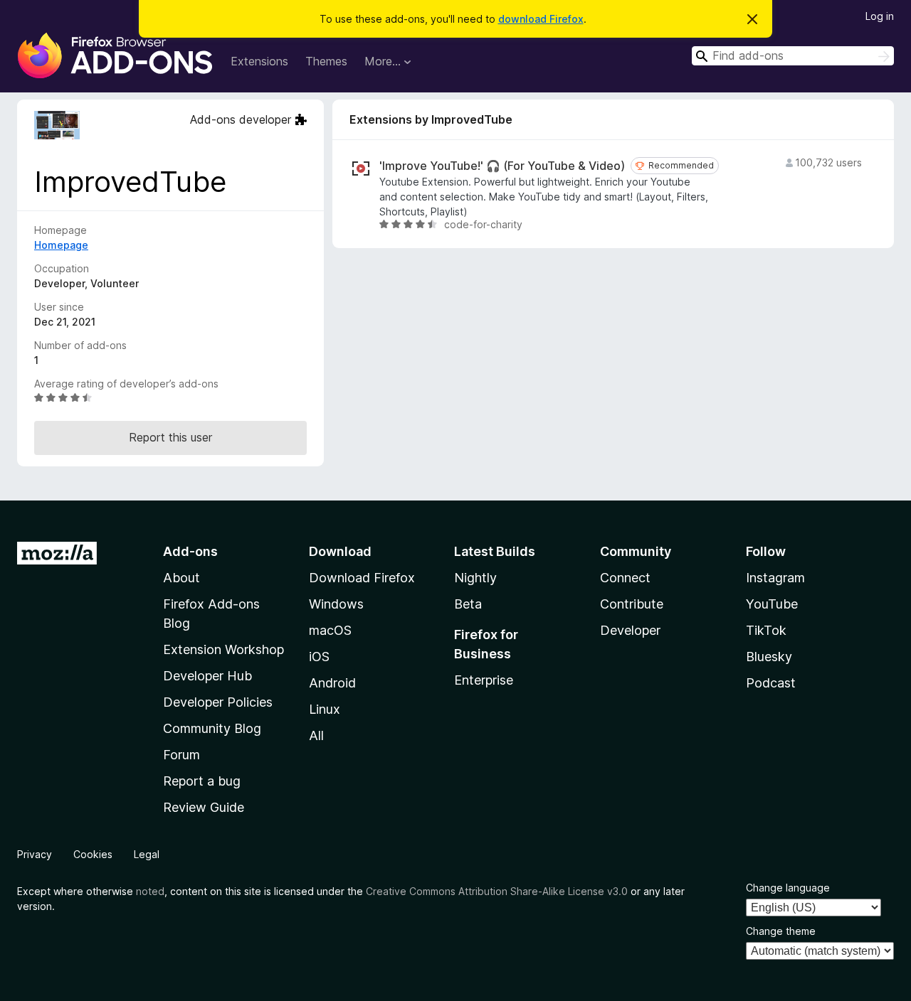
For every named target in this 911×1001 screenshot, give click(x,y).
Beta (468, 603)
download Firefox (541, 19)
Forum (181, 754)
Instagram (775, 577)
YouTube (772, 603)
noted (150, 891)
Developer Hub (207, 675)
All (316, 735)
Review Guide (203, 807)
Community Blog (212, 728)
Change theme (781, 931)
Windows (336, 603)
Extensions (259, 61)
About (181, 577)
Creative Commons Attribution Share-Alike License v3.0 (497, 891)
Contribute (631, 603)
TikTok (766, 630)
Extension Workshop (223, 649)
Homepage (61, 245)
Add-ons (190, 551)
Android (332, 682)
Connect (625, 577)
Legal (146, 854)
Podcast (771, 682)
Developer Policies (218, 702)
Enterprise (483, 680)
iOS (319, 656)
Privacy (34, 854)
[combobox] (793, 55)
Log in (879, 16)
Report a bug (202, 781)
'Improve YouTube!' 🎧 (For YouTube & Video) (502, 166)
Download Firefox (362, 577)
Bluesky (769, 656)
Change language (788, 888)
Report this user (170, 437)
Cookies (92, 854)
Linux (324, 709)
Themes (326, 61)
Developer (630, 630)
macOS (330, 630)
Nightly (475, 577)
